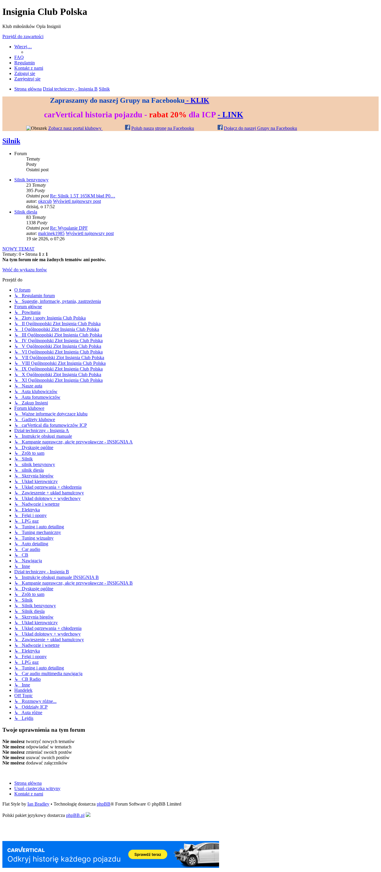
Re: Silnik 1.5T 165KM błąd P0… (82, 195)
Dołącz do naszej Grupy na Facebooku (260, 128)
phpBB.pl (75, 815)
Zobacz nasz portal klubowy (75, 128)
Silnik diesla (25, 211)
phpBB (103, 803)
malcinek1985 (51, 233)
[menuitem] (19, 57)
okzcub (45, 201)
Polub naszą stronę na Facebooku (162, 128)
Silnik (11, 141)
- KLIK (197, 100)
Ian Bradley (38, 803)
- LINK (230, 114)
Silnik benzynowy (31, 179)
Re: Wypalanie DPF (69, 228)
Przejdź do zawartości (22, 36)
